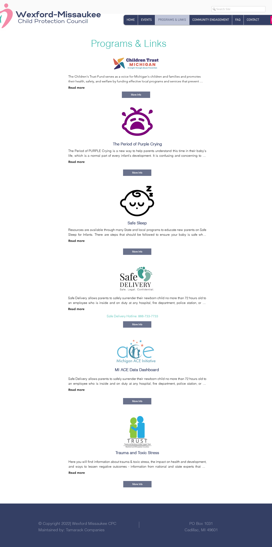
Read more (76, 88)
